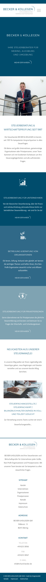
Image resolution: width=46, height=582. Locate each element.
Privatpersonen (23, 496)
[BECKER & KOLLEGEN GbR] (19, 10)
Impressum (23, 503)
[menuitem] (39, 13)
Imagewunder (36, 576)
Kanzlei (23, 485)
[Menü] (39, 13)
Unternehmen (23, 489)
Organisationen (23, 492)
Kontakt (23, 499)
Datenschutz (23, 507)
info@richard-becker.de (23, 564)
